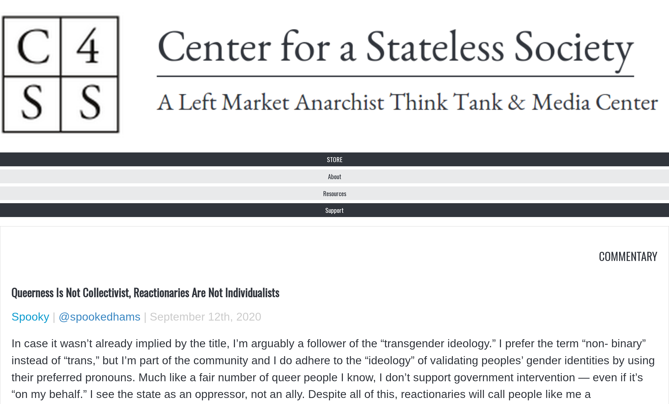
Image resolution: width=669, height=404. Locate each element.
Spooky (30, 316)
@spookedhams (100, 316)
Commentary (628, 255)
